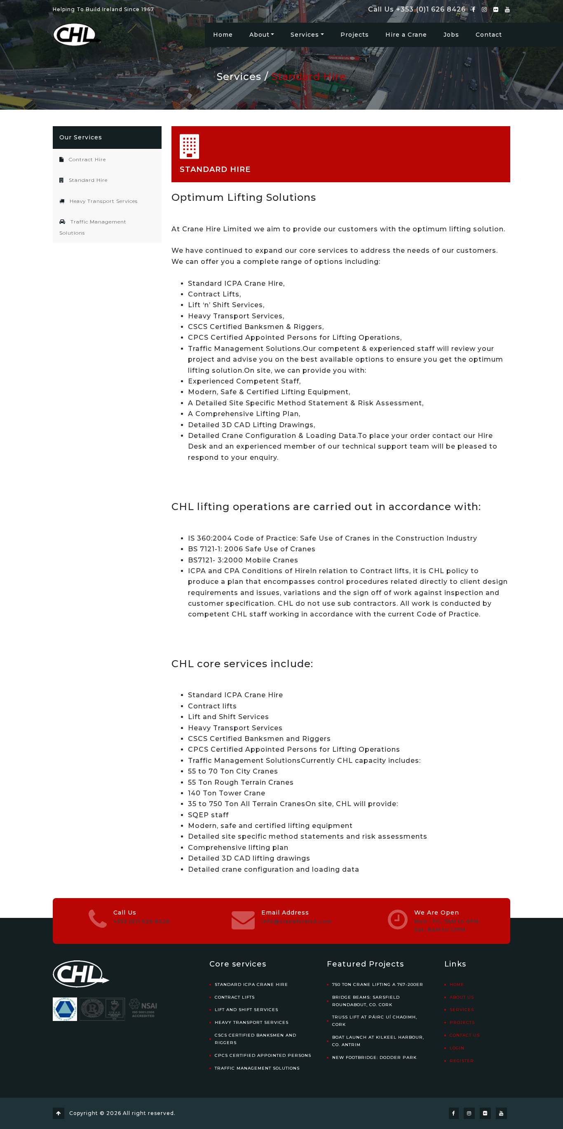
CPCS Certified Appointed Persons (263, 1055)
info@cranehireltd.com (296, 921)
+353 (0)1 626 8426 (141, 921)
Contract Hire (86, 159)
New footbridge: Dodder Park (374, 1057)
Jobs (451, 34)
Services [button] (305, 34)
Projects (354, 34)
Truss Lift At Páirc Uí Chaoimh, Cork (374, 1020)
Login (457, 1048)
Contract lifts (235, 997)
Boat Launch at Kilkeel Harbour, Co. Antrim (378, 1041)
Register (462, 1060)
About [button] (259, 34)
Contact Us (465, 1035)
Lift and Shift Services (246, 1009)
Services (239, 76)
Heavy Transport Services (103, 201)
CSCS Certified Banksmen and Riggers (255, 1039)
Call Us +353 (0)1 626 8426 (417, 9)
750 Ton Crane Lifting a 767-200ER (377, 984)
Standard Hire (309, 76)
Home (223, 34)
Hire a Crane (406, 34)
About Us (462, 997)
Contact (489, 34)
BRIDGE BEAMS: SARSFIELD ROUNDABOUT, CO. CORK (366, 1001)
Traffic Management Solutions (257, 1068)
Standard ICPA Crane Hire (251, 984)
